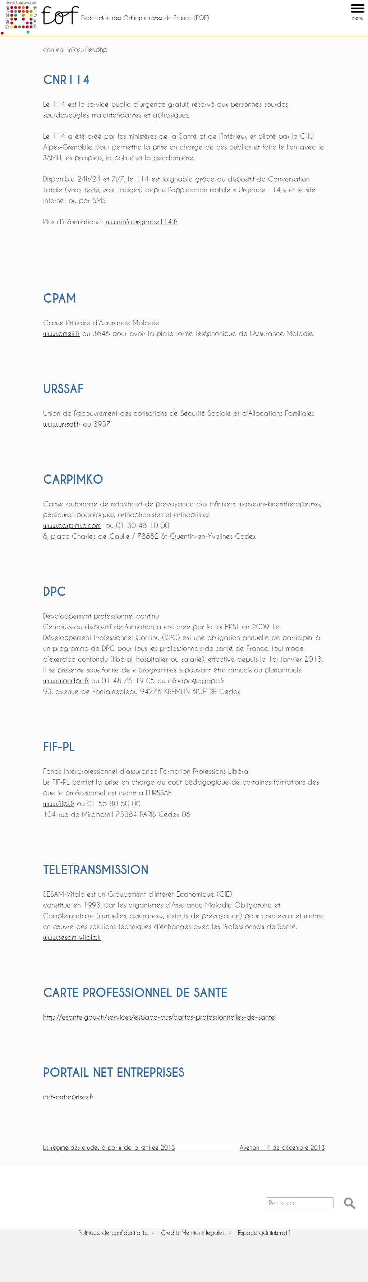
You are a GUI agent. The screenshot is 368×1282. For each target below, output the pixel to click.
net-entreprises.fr (68, 1097)
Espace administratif (264, 1232)
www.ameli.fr (61, 333)
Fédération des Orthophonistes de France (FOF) (145, 17)
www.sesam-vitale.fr (72, 937)
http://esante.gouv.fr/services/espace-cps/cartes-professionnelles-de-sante (159, 1017)
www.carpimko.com (72, 525)
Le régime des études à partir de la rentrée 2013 (109, 1147)
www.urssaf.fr (61, 424)
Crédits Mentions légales (193, 1232)
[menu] (347, 3)
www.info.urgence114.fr (142, 221)
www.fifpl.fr (58, 803)
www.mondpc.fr (66, 680)
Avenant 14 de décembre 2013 (282, 1147)
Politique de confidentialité (113, 1232)
